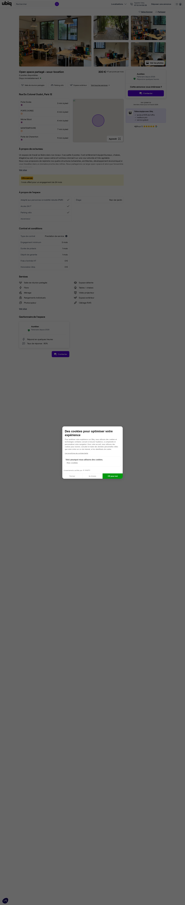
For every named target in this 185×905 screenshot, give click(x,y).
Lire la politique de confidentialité (76, 453)
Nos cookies (72, 462)
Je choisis (92, 476)
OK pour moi (113, 476)
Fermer (72, 476)
